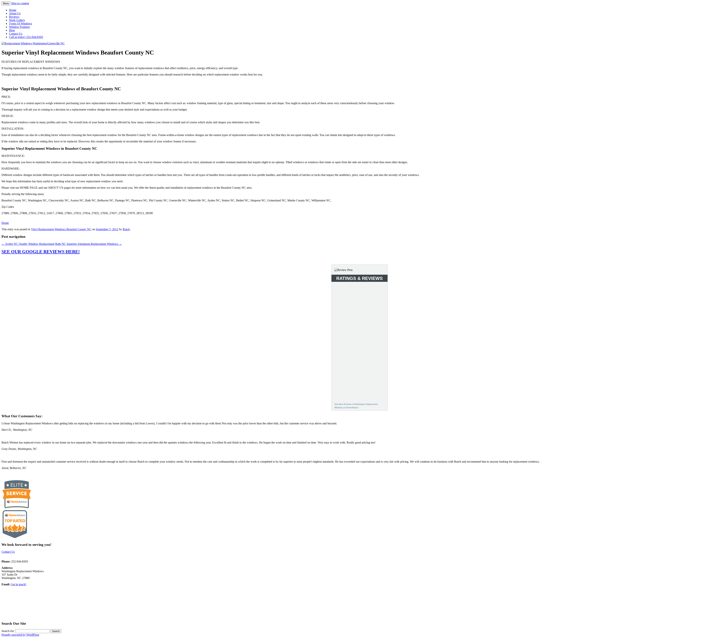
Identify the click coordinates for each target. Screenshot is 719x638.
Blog (12, 30)
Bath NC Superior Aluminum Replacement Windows (88, 243)
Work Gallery (17, 20)
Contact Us (15, 33)
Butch (126, 229)
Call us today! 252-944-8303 (26, 37)
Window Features (19, 26)
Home (12, 10)
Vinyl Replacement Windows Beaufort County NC (61, 229)
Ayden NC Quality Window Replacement (27, 243)
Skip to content (20, 3)
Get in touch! (18, 584)
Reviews (14, 16)
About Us (15, 13)
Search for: (7, 631)
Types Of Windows (20, 23)
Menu (6, 3)
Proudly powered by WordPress (20, 634)
